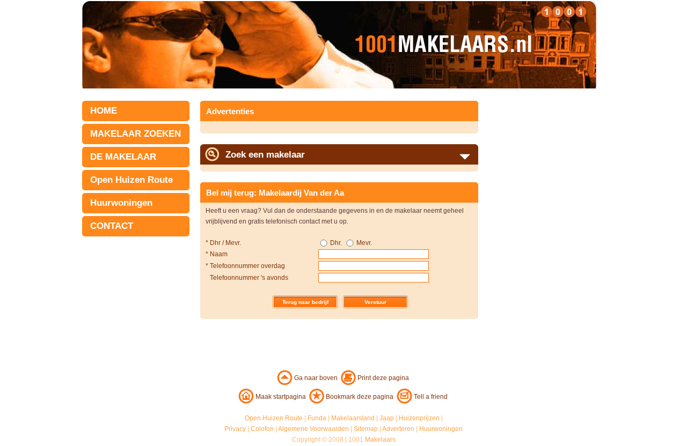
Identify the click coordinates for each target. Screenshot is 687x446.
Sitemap (366, 429)
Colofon (262, 429)
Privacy (235, 429)
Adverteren (398, 429)
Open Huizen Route (131, 180)
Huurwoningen (121, 203)
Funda (317, 418)
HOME (103, 111)
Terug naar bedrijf (305, 302)
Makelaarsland (353, 418)
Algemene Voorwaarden (313, 429)
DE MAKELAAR (123, 157)
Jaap (386, 418)
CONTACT (111, 226)
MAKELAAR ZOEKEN (135, 134)
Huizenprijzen (419, 418)
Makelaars (380, 439)
